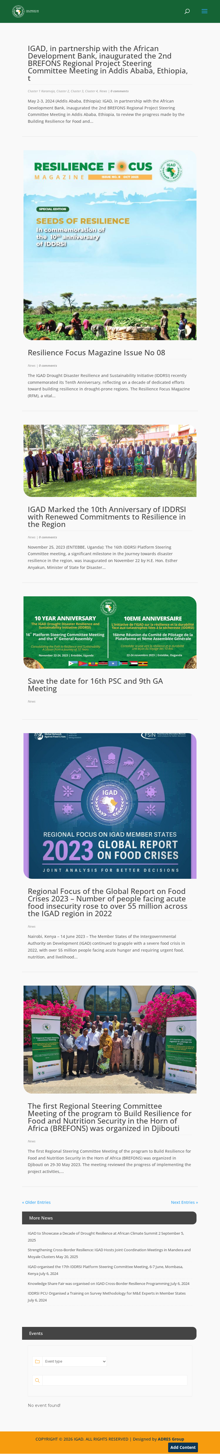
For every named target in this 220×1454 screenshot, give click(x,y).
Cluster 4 (91, 91)
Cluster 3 (77, 91)
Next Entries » (184, 1202)
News (103, 91)
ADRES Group (171, 1439)
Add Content (183, 1447)
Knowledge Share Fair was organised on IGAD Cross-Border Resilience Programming (99, 1283)
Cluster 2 (62, 91)
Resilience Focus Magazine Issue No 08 (96, 352)
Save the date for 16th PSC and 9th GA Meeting (95, 684)
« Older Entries (36, 1202)
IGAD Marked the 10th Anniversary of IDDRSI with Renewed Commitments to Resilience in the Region (107, 516)
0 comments (120, 91)
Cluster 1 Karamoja (41, 91)
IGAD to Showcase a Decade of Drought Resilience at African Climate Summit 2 (94, 1233)
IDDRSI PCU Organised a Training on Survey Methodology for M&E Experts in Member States (107, 1293)
